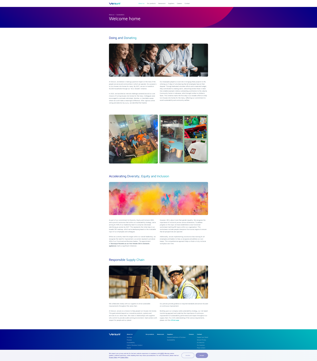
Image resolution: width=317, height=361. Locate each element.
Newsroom (160, 334)
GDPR (162, 353)
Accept (202, 355)
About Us (130, 334)
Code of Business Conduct (134, 345)
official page (174, 320)
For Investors (201, 345)
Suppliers (170, 334)
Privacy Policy (113, 357)
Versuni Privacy (201, 340)
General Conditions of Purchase (176, 337)
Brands (129, 348)
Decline (188, 355)
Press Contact (201, 348)
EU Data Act (200, 342)
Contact (199, 334)
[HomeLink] (114, 3)
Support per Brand (202, 337)
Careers (191, 334)
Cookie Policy (124, 357)
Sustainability (120, 14)
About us (111, 14)
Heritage (129, 337)
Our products (150, 334)
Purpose (129, 340)
